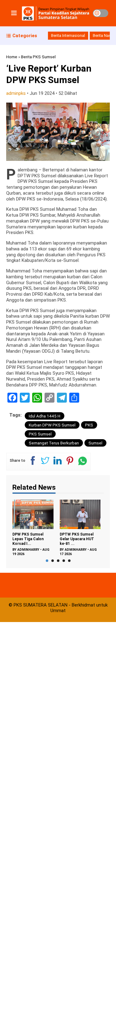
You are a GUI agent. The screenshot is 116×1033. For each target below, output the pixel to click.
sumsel (95, 442)
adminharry (48, 550)
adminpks (16, 93)
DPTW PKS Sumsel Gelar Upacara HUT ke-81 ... (49, 539)
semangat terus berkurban (54, 442)
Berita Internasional (68, 35)
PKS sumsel (40, 433)
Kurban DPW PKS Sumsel (52, 424)
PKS (89, 424)
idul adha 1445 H (44, 415)
